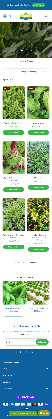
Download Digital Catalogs (20, 5)
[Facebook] (20, 352)
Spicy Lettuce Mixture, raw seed (13, 179)
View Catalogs (38, 5)
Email (8, 342)
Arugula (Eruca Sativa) (13, 123)
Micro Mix (38, 178)
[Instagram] (26, 352)
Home (21, 61)
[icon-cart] (46, 16)
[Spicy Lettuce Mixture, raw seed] (14, 157)
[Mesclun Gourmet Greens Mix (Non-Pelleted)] (38, 214)
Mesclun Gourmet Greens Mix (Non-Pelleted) (38, 237)
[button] (29, 413)
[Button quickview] (22, 116)
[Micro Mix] (38, 157)
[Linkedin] (31, 352)
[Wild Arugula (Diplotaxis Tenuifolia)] (14, 214)
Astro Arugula (38, 123)
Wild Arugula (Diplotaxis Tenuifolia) (13, 236)
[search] (10, 16)
